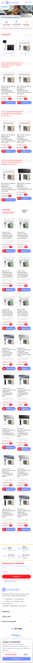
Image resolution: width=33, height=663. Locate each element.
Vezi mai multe (24, 211)
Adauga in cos (10, 102)
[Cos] (30, 2)
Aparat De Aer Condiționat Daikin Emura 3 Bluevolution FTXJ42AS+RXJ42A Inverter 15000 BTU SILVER (24, 512)
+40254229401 (5, 606)
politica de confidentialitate (10, 581)
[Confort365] (12, 2)
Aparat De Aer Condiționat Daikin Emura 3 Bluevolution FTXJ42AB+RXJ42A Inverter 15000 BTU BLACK (24, 186)
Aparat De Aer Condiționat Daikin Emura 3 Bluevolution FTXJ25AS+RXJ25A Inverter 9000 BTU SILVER (24, 392)
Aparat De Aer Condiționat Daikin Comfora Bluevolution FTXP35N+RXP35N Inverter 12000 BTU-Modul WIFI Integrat (24, 90)
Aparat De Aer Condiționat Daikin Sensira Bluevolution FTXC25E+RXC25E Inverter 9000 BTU (22, 235)
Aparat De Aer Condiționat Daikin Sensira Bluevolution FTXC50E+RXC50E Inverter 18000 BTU (22, 274)
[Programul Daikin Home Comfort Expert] (16, 635)
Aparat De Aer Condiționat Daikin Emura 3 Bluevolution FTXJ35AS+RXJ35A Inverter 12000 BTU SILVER (9, 472)
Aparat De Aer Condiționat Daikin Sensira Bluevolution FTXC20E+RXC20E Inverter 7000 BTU (7, 235)
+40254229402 (13, 606)
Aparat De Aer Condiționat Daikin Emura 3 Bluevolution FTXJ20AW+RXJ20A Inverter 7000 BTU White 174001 (24, 352)
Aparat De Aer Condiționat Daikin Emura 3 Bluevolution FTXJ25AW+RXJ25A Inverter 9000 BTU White (9, 432)
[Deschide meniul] (3, 2)
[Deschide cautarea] (26, 2)
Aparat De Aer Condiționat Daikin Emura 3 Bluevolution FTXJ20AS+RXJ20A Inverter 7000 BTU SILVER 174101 (9, 352)
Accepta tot (16, 658)
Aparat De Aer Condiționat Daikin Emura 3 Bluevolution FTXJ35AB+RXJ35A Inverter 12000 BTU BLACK (24, 432)
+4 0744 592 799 (22, 606)
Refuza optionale (11, 654)
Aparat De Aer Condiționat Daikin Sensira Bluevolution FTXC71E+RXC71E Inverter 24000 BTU (22, 312)
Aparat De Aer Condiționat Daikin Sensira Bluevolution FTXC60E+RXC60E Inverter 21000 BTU (7, 312)
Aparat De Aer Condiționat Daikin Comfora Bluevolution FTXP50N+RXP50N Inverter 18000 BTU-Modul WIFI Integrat (24, 138)
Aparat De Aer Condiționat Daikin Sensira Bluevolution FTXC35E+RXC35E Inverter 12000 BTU (7, 274)
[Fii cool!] (16, 12)
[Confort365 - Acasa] (11, 589)
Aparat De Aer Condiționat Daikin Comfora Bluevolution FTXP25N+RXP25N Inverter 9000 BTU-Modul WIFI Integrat (8, 90)
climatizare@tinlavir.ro (7, 603)
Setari (25, 654)
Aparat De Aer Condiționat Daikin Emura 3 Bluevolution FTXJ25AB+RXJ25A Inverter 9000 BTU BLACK (9, 392)
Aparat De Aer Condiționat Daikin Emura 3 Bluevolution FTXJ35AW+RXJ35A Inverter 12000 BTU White (24, 472)
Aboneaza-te (16, 576)
